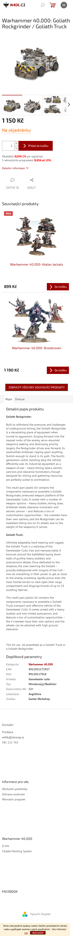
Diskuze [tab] (20, 399)
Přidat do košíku (38, 145)
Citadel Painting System (17, 851)
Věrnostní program (13, 799)
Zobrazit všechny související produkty (37, 387)
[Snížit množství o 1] (16, 148)
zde (26, 932)
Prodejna (7, 732)
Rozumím (37, 932)
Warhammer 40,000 (41, 664)
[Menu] (64, 5)
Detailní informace (13, 168)
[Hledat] (43, 5)
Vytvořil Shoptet (40, 914)
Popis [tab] (8, 399)
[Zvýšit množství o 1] (16, 143)
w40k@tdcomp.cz (13, 737)
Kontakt (7, 725)
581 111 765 (10, 742)
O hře (5, 846)
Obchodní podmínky (14, 789)
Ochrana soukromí (13, 794)
